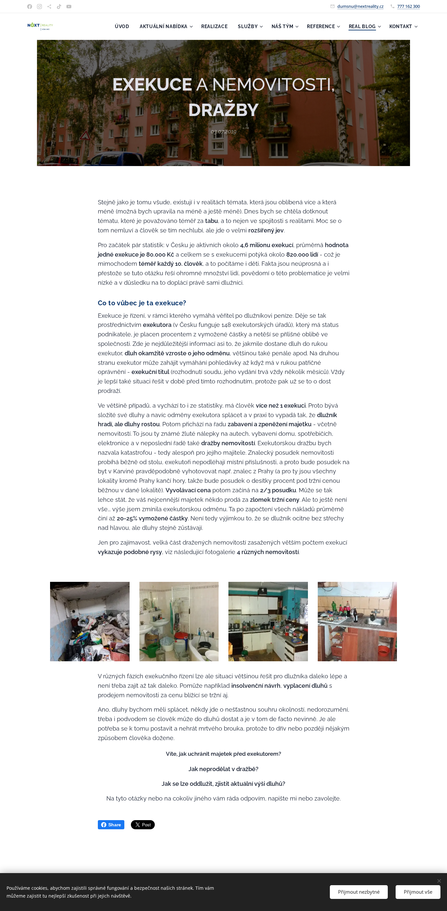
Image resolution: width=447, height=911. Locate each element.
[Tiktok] (59, 6)
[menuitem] (123, 26)
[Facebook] (30, 6)
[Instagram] (39, 6)
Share (114, 824)
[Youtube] (69, 6)
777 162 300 (408, 6)
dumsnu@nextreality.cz (360, 6)
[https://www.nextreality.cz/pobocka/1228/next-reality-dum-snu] (49, 6)
